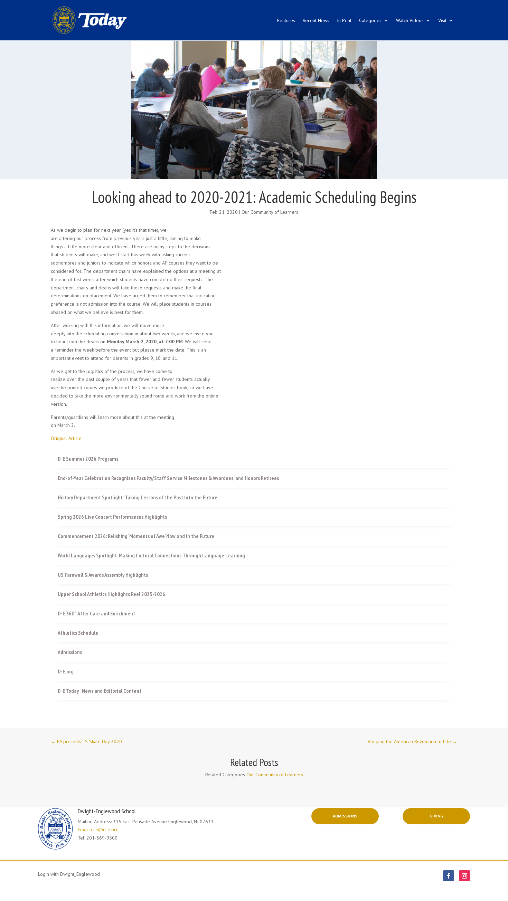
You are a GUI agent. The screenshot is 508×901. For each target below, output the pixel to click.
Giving (436, 815)
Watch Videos (410, 20)
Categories (370, 20)
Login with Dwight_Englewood (69, 874)
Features (286, 20)
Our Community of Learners (270, 212)
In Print (344, 20)
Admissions (345, 815)
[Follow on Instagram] (464, 875)
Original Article (66, 438)
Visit (442, 20)
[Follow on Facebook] (448, 875)
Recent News (316, 20)
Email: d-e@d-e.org (98, 829)
